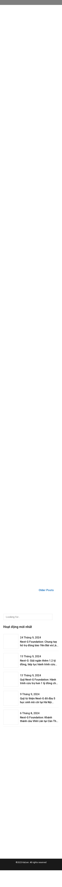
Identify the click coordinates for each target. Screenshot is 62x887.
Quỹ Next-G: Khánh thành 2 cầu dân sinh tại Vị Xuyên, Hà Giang (29, 498)
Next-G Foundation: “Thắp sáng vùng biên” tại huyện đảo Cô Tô (30, 268)
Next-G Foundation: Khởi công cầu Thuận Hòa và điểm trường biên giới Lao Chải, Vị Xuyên (29, 150)
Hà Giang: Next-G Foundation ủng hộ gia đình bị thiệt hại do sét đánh (29, 210)
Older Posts (46, 590)
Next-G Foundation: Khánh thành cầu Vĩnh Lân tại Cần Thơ (30, 91)
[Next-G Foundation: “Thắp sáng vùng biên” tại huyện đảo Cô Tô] (31, 255)
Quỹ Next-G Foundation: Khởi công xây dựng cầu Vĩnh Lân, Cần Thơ (28, 382)
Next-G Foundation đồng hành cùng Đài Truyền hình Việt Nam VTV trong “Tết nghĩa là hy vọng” (29, 442)
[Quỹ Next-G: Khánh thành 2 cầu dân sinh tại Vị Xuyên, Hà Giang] (31, 485)
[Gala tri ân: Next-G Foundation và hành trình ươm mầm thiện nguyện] (31, 543)
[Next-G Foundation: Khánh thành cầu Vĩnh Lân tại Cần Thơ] (31, 78)
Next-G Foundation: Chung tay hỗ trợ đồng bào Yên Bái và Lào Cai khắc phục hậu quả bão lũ (29, 31)
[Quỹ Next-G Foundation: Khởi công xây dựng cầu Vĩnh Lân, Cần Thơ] (31, 370)
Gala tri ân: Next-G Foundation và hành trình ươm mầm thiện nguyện (31, 555)
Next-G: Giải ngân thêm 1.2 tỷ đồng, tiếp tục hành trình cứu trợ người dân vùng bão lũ (38, 664)
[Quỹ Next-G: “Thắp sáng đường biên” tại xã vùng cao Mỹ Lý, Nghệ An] (31, 312)
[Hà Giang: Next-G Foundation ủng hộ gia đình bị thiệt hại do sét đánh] (31, 197)
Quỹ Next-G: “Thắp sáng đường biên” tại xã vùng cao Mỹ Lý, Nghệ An (30, 325)
